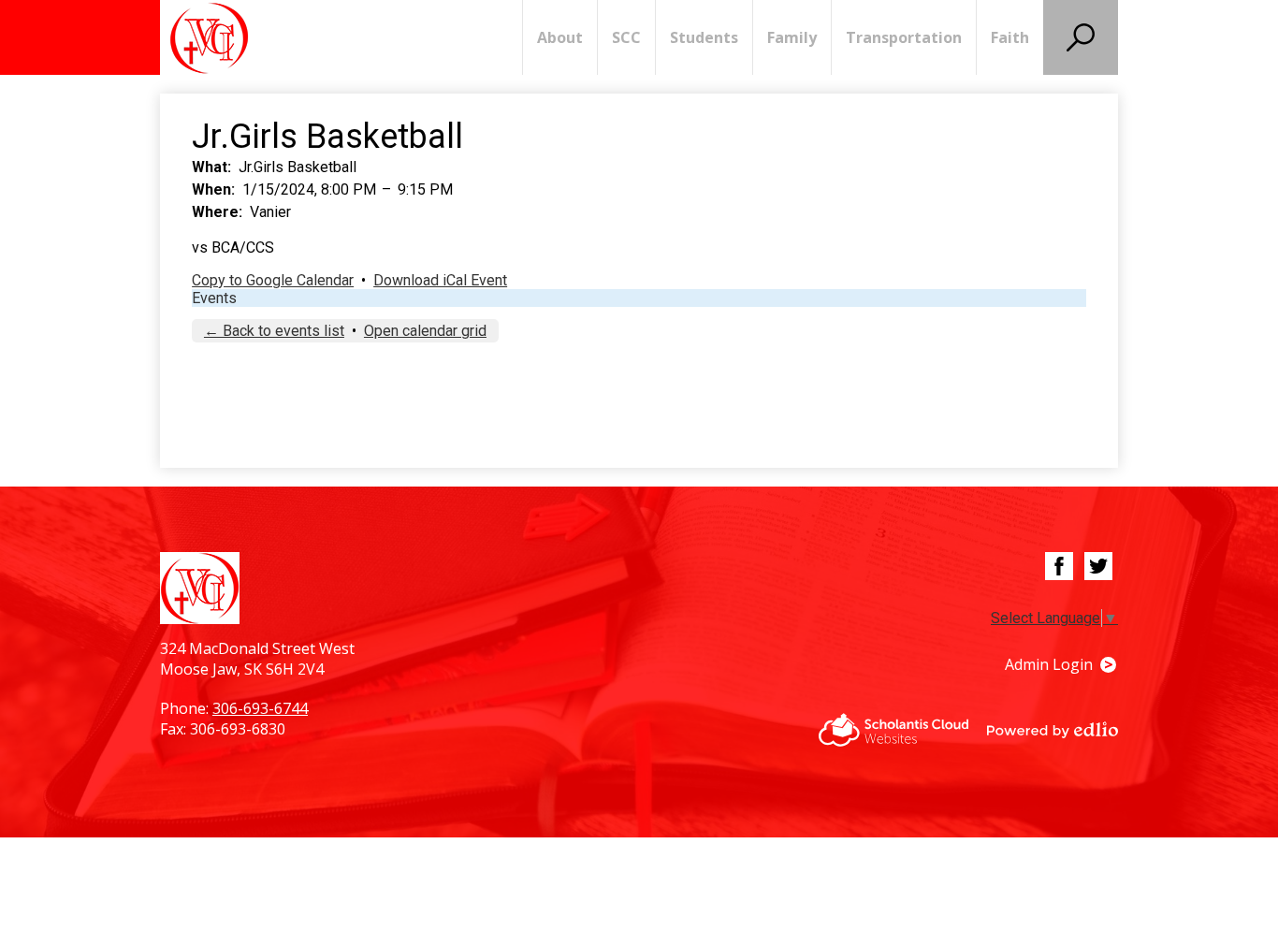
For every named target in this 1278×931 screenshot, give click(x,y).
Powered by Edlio (1052, 729)
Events (214, 298)
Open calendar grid (425, 331)
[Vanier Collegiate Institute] (209, 38)
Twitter (1098, 566)
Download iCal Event (440, 280)
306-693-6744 (260, 708)
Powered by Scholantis (893, 730)
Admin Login (1049, 664)
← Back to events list (274, 331)
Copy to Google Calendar (273, 280)
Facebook (1059, 566)
